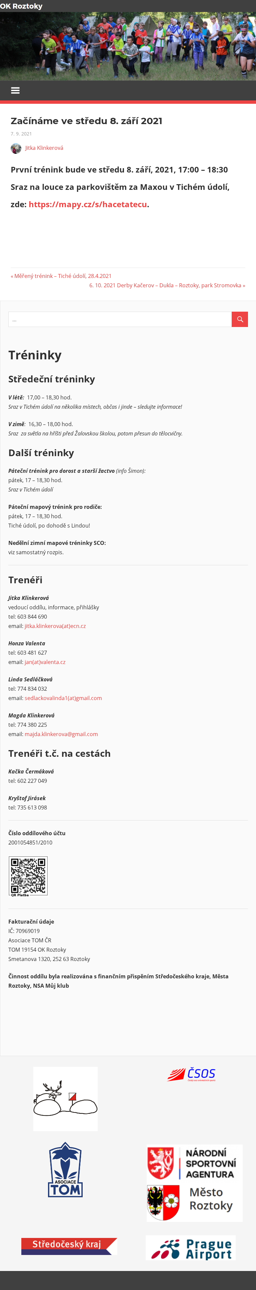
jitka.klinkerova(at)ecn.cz (55, 626)
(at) (36, 662)
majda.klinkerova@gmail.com (61, 734)
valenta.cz (53, 662)
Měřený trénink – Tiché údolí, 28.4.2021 (63, 276)
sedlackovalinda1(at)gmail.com (63, 698)
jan (28, 662)
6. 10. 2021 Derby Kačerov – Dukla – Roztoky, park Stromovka (165, 285)
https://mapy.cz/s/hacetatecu (88, 204)
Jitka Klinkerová (44, 147)
